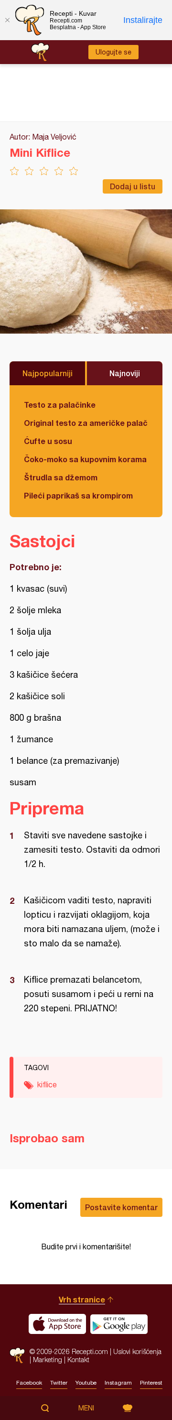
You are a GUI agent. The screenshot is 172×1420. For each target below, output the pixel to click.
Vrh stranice (82, 1299)
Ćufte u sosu (48, 440)
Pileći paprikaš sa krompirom (78, 495)
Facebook (29, 1382)
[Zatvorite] (7, 20)
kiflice (47, 1084)
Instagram (118, 1382)
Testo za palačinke (60, 404)
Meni (86, 1408)
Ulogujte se (113, 52)
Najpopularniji (47, 373)
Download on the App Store (57, 1324)
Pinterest (151, 1382)
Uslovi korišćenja (137, 1351)
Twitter (58, 1382)
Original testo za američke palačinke (86, 422)
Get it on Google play (119, 1324)
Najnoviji (124, 373)
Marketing (47, 1359)
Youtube (86, 1382)
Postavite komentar (121, 1207)
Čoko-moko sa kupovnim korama (85, 459)
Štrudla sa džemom (60, 477)
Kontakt (78, 1359)
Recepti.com (17, 1355)
